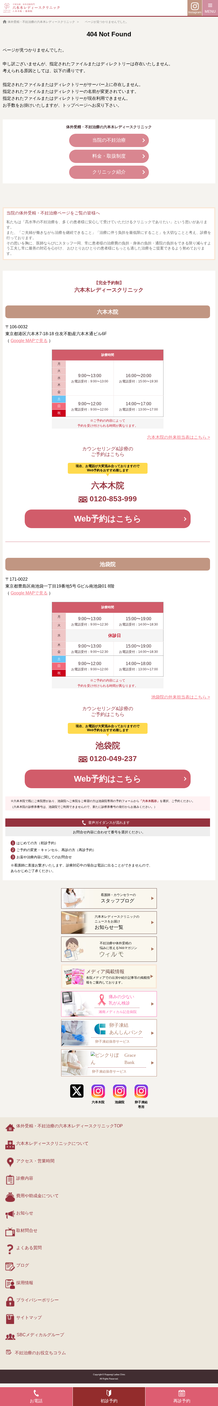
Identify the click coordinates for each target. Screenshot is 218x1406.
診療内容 (24, 1178)
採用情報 (24, 1282)
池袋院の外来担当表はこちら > (180, 697)
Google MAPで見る (29, 340)
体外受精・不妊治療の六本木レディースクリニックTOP (69, 1126)
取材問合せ (26, 1230)
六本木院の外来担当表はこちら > (178, 437)
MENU (210, 11)
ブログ (22, 1265)
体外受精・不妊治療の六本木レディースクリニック (41, 21)
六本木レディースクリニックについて (52, 1143)
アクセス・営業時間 (35, 1161)
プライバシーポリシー (37, 1300)
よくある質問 (29, 1247)
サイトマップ (29, 1317)
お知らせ (24, 1213)
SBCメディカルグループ (40, 1334)
